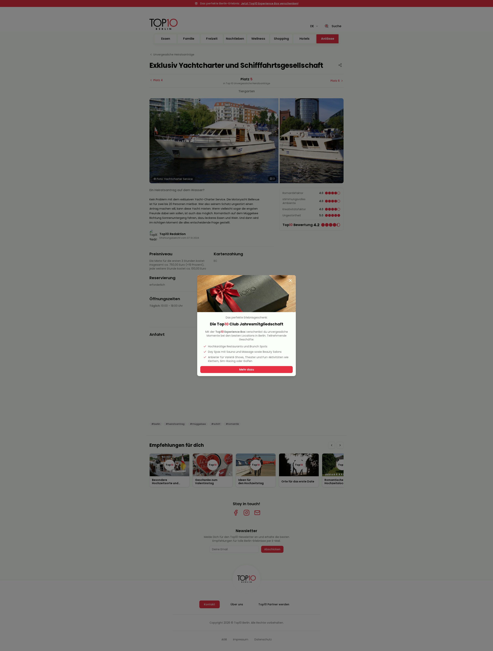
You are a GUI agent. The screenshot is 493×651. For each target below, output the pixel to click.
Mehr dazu (246, 369)
